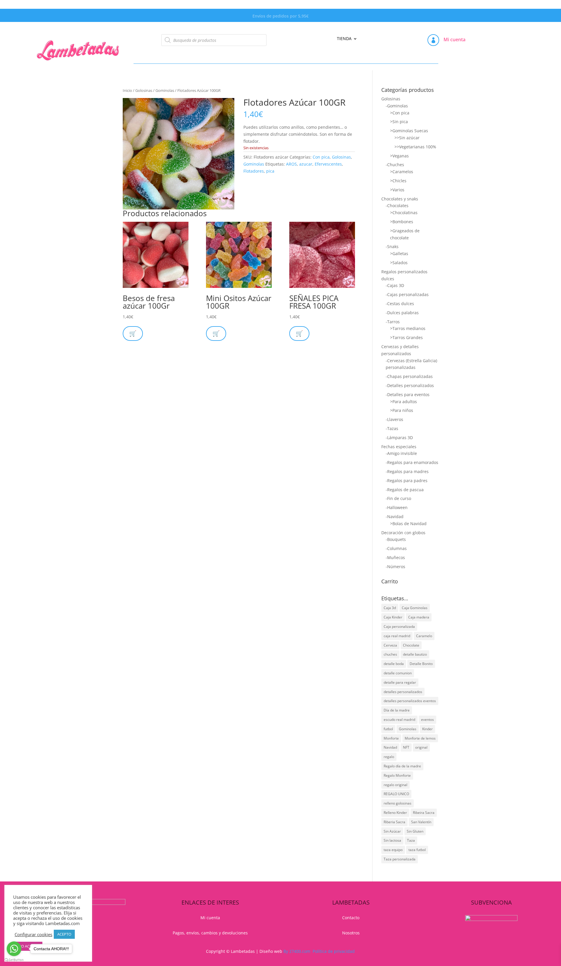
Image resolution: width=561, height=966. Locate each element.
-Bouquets (396, 539)
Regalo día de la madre (402, 766)
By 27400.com (296, 951)
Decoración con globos (403, 532)
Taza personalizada (399, 859)
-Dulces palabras (402, 312)
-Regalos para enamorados (412, 462)
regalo (389, 756)
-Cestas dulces (400, 303)
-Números (395, 566)
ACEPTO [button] (64, 934)
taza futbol (417, 849)
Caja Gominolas (414, 607)
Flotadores (253, 171)
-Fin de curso (398, 498)
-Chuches (395, 164)
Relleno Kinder (395, 812)
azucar (305, 164)
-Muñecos (395, 557)
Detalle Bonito (421, 663)
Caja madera (418, 617)
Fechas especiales (398, 446)
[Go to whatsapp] (14, 948)
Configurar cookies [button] (33, 934)
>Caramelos (401, 171)
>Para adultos (403, 401)
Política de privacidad (334, 951)
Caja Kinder (393, 617)
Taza (411, 840)
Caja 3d (390, 607)
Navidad (390, 747)
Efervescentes (328, 164)
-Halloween (397, 507)
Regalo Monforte (397, 775)
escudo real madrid (399, 719)
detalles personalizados (403, 691)
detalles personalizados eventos (410, 700)
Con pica (321, 157)
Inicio (127, 90)
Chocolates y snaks (399, 199)
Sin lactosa (392, 840)
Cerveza (390, 645)
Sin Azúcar (392, 831)
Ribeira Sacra (423, 812)
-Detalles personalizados (410, 385)
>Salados (399, 262)
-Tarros (393, 321)
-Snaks (392, 246)
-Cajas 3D (395, 285)
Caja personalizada (399, 626)
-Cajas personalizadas (407, 294)
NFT (406, 747)
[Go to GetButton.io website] (14, 960)
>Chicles (398, 180)
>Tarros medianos (407, 328)
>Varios (397, 189)
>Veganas (399, 156)
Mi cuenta (454, 39)
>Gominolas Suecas (409, 130)
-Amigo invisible (401, 453)
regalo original (395, 784)
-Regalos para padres (406, 480)
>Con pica (399, 113)
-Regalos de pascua (405, 489)
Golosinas (143, 90)
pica (270, 171)
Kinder (427, 728)
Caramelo (424, 635)
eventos (427, 719)
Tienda (344, 39)
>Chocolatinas (404, 212)
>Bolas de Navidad (408, 523)
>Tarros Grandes (406, 337)
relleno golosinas (397, 803)
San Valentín (421, 821)
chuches (390, 654)
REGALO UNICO (396, 793)
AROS (291, 164)
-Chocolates (397, 205)
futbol (388, 728)
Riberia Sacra (394, 821)
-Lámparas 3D (399, 437)
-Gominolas (397, 106)
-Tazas (392, 428)
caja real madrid (397, 635)
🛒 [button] (132, 333)
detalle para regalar (400, 682)
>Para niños (401, 410)
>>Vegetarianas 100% (415, 146)
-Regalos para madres (407, 471)
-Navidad (395, 516)
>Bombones (401, 221)
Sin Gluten (415, 831)
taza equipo (393, 849)
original (421, 747)
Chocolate (411, 645)
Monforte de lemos (420, 738)
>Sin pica (399, 121)
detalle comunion (398, 673)
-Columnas (396, 548)
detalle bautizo (415, 654)
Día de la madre (397, 710)
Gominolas (164, 90)
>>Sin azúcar (407, 137)
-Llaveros (394, 419)
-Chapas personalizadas (409, 376)
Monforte (391, 738)
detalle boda (394, 663)
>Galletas (399, 253)
